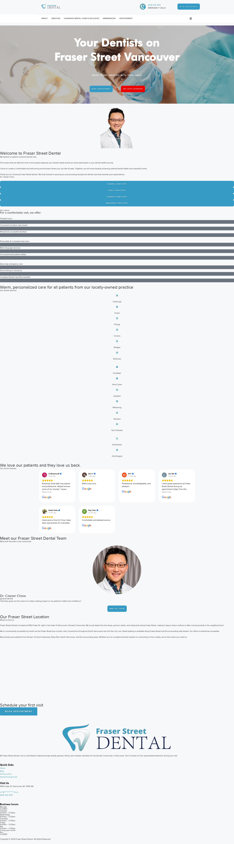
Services (55, 18)
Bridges (117, 347)
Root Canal (117, 384)
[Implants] (117, 390)
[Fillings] (117, 318)
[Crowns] (117, 330)
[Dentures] (117, 353)
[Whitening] (117, 401)
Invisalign (117, 373)
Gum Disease (117, 430)
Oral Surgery (117, 456)
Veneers (117, 419)
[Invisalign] (117, 367)
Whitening (117, 407)
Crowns (117, 336)
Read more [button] (46, 492)
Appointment (126, 18)
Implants (117, 396)
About (44, 18)
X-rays (117, 313)
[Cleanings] (117, 295)
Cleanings (117, 301)
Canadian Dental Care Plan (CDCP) (81, 18)
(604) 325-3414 (154, 5)
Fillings (117, 324)
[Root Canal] (117, 378)
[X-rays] (117, 307)
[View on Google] (44, 474)
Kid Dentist (117, 444)
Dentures (117, 359)
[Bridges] (117, 341)
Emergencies (109, 18)
